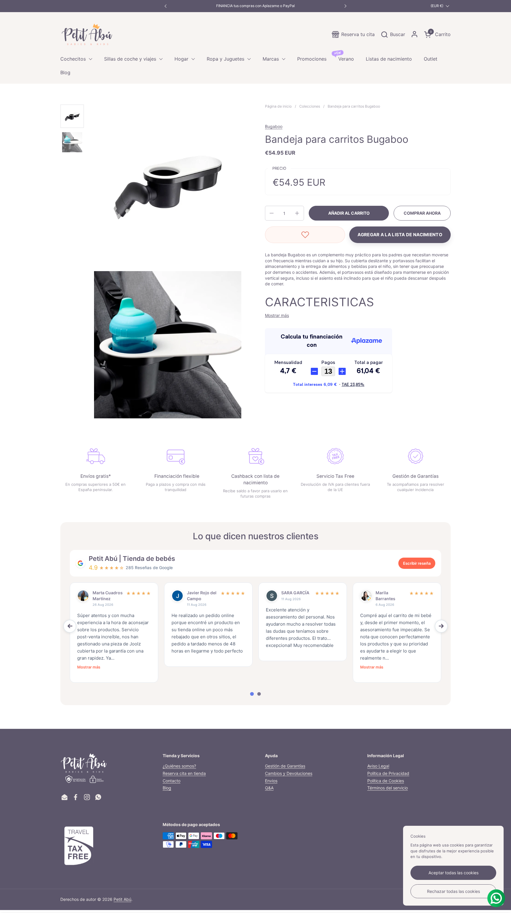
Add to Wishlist (305, 234)
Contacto (171, 780)
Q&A (269, 787)
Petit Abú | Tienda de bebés (132, 558)
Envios (271, 780)
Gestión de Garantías (285, 765)
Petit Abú (122, 899)
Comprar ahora (422, 213)
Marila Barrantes (385, 595)
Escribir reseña (417, 563)
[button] (393, 34)
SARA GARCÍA (295, 592)
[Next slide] (441, 626)
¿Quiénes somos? (179, 765)
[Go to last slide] (69, 626)
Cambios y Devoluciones (288, 773)
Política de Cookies (385, 780)
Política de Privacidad (388, 773)
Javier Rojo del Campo (201, 595)
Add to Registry (400, 234)
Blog (167, 787)
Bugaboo (273, 126)
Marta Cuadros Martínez (108, 595)
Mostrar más (88, 667)
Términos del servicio (387, 787)
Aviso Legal (378, 765)
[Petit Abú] (87, 34)
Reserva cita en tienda (184, 773)
